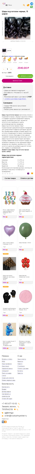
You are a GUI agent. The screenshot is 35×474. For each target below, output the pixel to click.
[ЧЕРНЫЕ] (4, 50)
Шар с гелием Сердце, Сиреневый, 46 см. (8, 243)
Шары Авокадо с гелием (25, 242)
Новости (20, 364)
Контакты (20, 371)
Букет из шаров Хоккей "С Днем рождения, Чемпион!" (9, 343)
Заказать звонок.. (9, 407)
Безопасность (6, 387)
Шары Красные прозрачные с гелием (24, 276)
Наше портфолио (7, 364)
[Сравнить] (28, 173)
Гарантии (20, 373)
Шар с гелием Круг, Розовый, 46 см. (24, 309)
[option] (17, 28)
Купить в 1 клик (17, 80)
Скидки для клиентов (8, 378)
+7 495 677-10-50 (9, 404)
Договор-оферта (6, 391)
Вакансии (20, 361)
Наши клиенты (22, 359)
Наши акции (5, 366)
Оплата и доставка (23, 368)
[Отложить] (32, 173)
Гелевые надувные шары (8, 380)
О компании (21, 366)
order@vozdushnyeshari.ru (16, 416)
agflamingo (9, 413)
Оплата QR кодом (7, 398)
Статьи (4, 375)
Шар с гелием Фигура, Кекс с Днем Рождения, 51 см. (25, 211)
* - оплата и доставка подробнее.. (14, 99)
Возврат (4, 389)
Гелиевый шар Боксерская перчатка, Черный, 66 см (9, 309)
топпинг (10, 56)
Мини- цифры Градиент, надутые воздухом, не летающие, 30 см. (9, 211)
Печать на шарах (6, 373)
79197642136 (7, 409)
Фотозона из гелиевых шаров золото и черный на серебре (25, 343)
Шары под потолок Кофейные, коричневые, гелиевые (9, 277)
